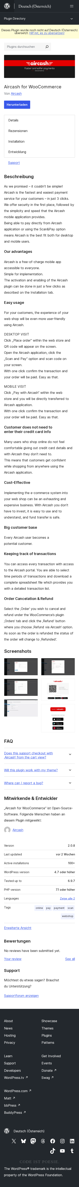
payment (59, 907)
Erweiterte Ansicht (17, 928)
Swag (48, 1078)
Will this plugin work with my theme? (31, 770)
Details (13, 120)
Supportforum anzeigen (21, 996)
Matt (9, 1098)
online (39, 907)
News (8, 1028)
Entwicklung (17, 152)
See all (70, 959)
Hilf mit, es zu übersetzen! (46, 33)
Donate (49, 1070)
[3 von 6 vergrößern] (32, 705)
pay (48, 907)
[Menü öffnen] (72, 6)
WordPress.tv (16, 1078)
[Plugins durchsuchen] (47, 47)
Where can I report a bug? (23, 783)
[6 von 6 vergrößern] (69, 709)
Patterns (48, 1042)
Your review (12, 959)
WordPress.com (18, 1091)
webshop (67, 916)
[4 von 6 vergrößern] (69, 664)
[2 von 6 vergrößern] (32, 684)
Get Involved (51, 1056)
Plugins (47, 1035)
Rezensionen (18, 131)
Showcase (49, 1021)
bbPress (12, 1105)
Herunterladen (17, 104)
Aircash (16, 93)
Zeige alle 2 (67, 898)
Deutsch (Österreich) (29, 1131)
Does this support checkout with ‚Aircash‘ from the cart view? (28, 755)
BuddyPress (15, 1112)
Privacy (9, 1042)
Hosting (10, 1035)
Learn (8, 1056)
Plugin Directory (15, 18)
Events (47, 1063)
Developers (12, 1070)
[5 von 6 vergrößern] (69, 684)
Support (14, 163)
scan (70, 907)
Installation (16, 141)
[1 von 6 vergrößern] (32, 664)
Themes (47, 1028)
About (8, 1021)
